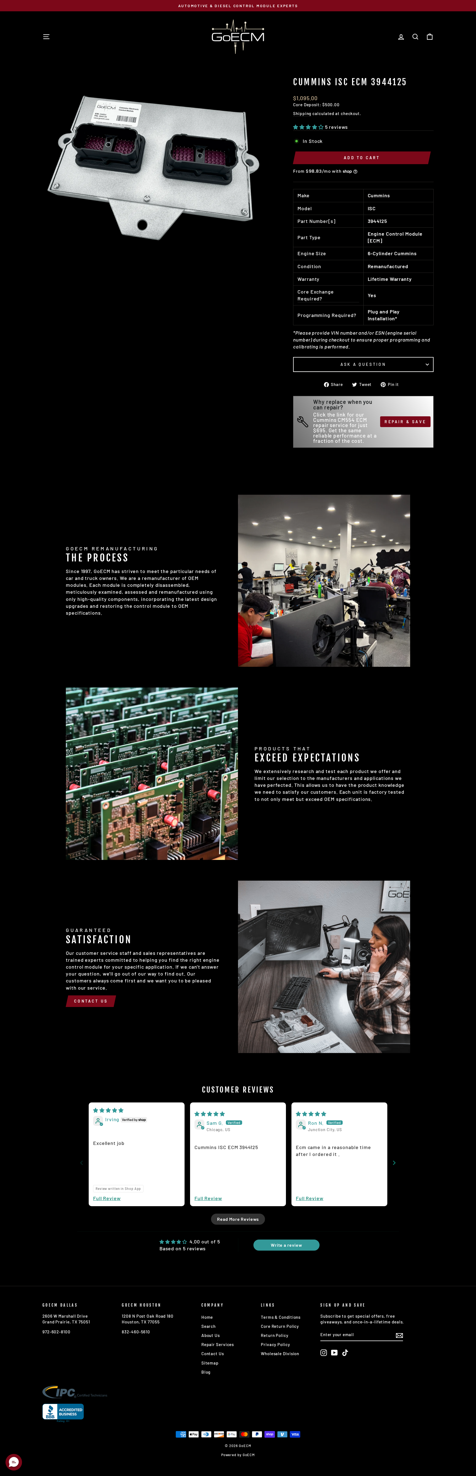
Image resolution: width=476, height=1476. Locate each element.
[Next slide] (394, 1163)
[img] (108, 1110)
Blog (206, 1372)
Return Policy (274, 1335)
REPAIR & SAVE (405, 421)
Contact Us (91, 1001)
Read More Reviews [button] (238, 1219)
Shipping (302, 113)
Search (208, 1326)
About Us (210, 1335)
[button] (309, 127)
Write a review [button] (286, 1245)
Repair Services (217, 1344)
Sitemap (210, 1362)
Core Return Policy (280, 1326)
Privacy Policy (275, 1344)
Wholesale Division (280, 1353)
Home (207, 1317)
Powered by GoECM (238, 1455)
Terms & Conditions (281, 1317)
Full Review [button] (107, 1198)
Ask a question (363, 364)
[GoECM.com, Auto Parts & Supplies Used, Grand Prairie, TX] (63, 1413)
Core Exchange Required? (316, 295)
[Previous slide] (81, 1163)
